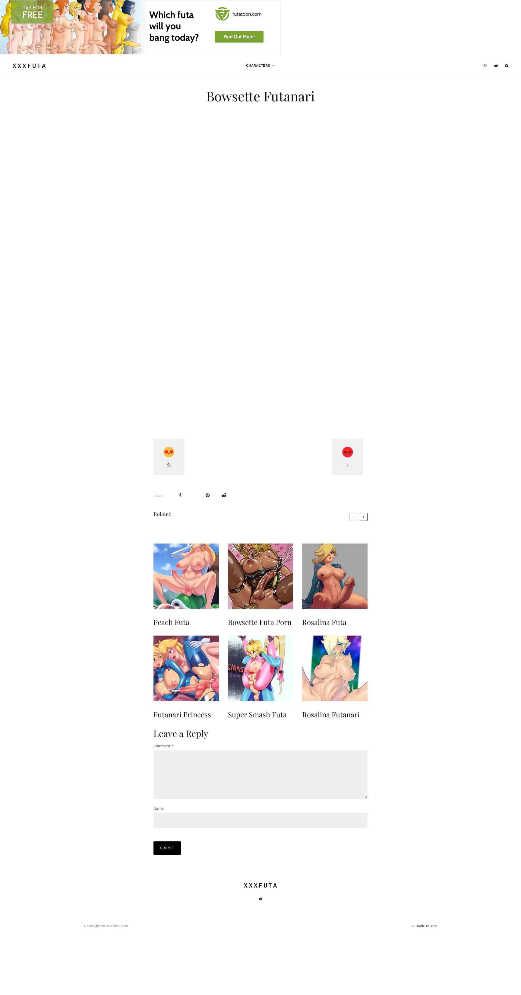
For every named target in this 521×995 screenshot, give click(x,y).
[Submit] (224, 495)
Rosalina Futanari (331, 714)
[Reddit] (496, 66)
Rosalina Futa (324, 622)
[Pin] (208, 495)
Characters (258, 65)
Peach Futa (171, 622)
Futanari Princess (182, 714)
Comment (163, 746)
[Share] (180, 495)
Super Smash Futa (257, 714)
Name (158, 808)
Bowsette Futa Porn (260, 622)
